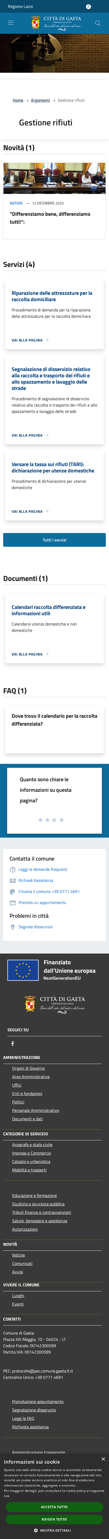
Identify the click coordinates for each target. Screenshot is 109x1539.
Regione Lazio (20, 6)
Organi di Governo (28, 1068)
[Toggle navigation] (10, 22)
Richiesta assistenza (30, 1427)
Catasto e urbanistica (31, 1161)
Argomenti (40, 100)
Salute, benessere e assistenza (39, 1221)
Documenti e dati (27, 1119)
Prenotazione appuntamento (37, 1401)
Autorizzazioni (25, 1229)
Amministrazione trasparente (38, 1452)
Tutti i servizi (54, 540)
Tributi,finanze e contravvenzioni (41, 1212)
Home (18, 100)
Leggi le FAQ (23, 1418)
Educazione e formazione (34, 1195)
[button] (54, 1530)
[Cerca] (98, 23)
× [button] (103, 1459)
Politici (18, 1102)
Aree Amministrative (31, 1076)
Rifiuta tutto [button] (54, 1519)
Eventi (18, 1304)
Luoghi (18, 1295)
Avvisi (17, 1272)
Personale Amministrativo (35, 1110)
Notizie (16, 203)
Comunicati (22, 1263)
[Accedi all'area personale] (88, 7)
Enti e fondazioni (27, 1093)
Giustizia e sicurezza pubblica (38, 1204)
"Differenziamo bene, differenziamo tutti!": (50, 218)
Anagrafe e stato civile (32, 1144)
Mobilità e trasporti (29, 1170)
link (6, 1496)
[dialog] (54, 1496)
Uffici (16, 1085)
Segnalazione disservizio (34, 1410)
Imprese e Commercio (31, 1153)
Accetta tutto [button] (54, 1507)
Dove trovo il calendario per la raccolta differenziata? (54, 720)
